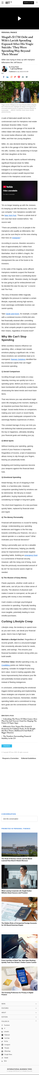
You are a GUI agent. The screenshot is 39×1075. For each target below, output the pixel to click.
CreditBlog (6, 665)
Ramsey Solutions (18, 359)
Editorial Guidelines (28, 758)
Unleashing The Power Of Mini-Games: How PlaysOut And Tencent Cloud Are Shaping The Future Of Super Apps (19, 721)
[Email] (23, 77)
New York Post (10, 215)
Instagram (16, 238)
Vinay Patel (15, 67)
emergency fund (30, 555)
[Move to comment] (26, 77)
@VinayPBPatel (17, 69)
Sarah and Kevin (12, 314)
